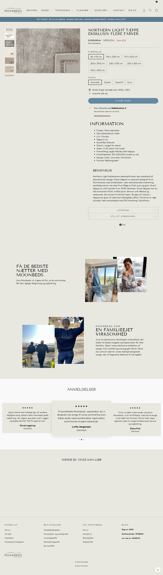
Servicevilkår (49, 546)
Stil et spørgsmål (123, 216)
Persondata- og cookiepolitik (56, 534)
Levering (123, 210)
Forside (8, 534)
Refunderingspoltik (52, 542)
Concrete (95, 82)
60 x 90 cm (96, 56)
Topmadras (63, 10)
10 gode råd (88, 542)
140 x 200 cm (113, 56)
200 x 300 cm (97, 63)
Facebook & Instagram (14, 542)
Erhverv (32, 10)
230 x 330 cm (116, 63)
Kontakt (119, 10)
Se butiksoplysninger (102, 116)
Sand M (119, 82)
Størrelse (95, 52)
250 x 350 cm (134, 63)
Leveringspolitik (50, 538)
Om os (132, 10)
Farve (92, 78)
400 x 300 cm (97, 70)
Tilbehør (82, 10)
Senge (45, 10)
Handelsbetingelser (52, 530)
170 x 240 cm (130, 56)
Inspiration (9, 538)
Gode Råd (101, 10)
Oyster (107, 82)
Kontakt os (87, 534)
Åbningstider (88, 538)
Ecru (130, 82)
